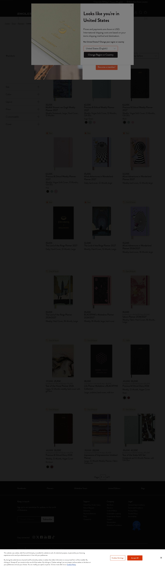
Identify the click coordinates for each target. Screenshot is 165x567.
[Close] (161, 557)
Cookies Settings (118, 558)
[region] (82, 558)
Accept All (134, 558)
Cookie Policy (71, 564)
